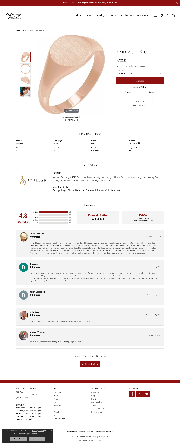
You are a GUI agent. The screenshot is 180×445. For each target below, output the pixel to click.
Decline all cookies (18, 439)
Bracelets (90, 190)
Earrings (56, 190)
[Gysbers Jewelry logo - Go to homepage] (13, 15)
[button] (155, 15)
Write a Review (90, 364)
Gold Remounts (112, 190)
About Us (95, 393)
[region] (71, 74)
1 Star (36, 223)
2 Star (35, 220)
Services (94, 406)
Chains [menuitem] (56, 409)
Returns (152, 92)
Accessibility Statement (104, 431)
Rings (31, 30)
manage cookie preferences (25, 433)
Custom (88, 15)
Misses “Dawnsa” (38, 332)
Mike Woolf (35, 312)
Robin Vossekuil (37, 292)
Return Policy (96, 402)
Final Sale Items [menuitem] (60, 419)
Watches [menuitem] (57, 416)
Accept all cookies (36, 439)
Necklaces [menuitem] (58, 406)
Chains (70, 190)
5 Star (35, 212)
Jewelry (100, 15)
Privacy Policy (96, 412)
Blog (93, 396)
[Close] (176, 2)
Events (94, 399)
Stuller (93, 143)
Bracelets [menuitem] (57, 412)
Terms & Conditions (99, 409)
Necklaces (80, 190)
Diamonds (113, 15)
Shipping (128, 92)
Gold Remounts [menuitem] (60, 393)
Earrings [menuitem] (57, 402)
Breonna (34, 264)
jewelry (25, 30)
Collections (128, 15)
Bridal (78, 15)
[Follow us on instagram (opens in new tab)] (139, 394)
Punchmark (95, 441)
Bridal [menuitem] (56, 396)
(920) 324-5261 (71, 120)
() (70, 212)
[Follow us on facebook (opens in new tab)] (132, 394)
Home (18, 30)
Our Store (142, 15)
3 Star (35, 217)
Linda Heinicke (37, 234)
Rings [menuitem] (56, 399)
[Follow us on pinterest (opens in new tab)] (146, 394)
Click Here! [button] (112, 3)
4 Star (35, 215)
